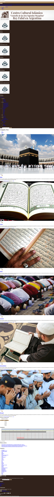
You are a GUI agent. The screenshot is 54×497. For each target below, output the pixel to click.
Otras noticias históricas (4, 467)
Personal (2, 412)
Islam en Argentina (5, 106)
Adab (4, 109)
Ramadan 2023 (3, 469)
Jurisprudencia (3, 365)
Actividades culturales (4, 450)
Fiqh (2, 460)
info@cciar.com (4, 490)
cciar (13, 275)
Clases (2, 456)
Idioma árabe (4, 118)
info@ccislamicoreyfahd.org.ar (6, 491)
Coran (4, 111)
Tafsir (4, 114)
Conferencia (1, 57)
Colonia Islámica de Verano (3, 44)
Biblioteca (3, 453)
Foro (3, 124)
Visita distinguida (2, 70)
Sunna (1, 271)
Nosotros (4, 99)
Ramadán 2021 (3, 468)
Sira (3, 113)
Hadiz (4, 112)
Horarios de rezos (5, 103)
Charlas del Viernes (4, 455)
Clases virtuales (3, 108)
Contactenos (4, 101)
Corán (1, 224)
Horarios (3, 462)
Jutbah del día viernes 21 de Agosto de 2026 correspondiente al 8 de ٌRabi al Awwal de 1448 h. (13, 445)
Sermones (4, 116)
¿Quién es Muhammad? (6, 105)
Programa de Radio (5, 119)
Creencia (2, 318)
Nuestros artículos (2, 483)
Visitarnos (4, 100)
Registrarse (4, 125)
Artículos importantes (5, 104)
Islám (1, 177)
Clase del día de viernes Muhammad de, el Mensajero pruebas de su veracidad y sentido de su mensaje (27, 4)
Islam (0, 484)
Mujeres (3, 120)
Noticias (1, 485)
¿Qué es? (4, 115)
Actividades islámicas (4, 451)
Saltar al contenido (2, 0)
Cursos (4, 122)
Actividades (4, 117)
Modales (4, 110)
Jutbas (2, 464)
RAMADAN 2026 (4, 470)
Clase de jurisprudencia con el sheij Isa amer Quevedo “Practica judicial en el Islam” (12, 446)
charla (2, 454)
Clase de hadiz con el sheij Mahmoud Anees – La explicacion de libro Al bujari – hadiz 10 (13, 444)
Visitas (2, 474)
